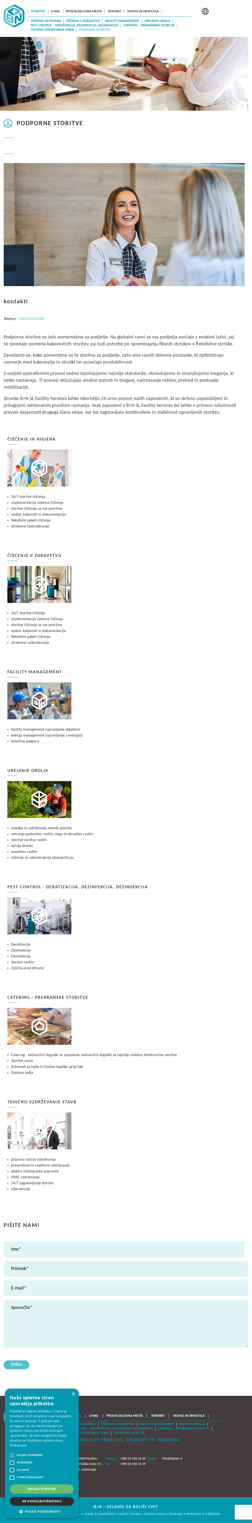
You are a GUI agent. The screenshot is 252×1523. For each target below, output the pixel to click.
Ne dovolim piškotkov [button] (42, 1501)
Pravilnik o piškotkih (203, 1514)
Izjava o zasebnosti (100, 1514)
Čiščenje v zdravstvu (83, 21)
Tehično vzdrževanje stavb (52, 30)
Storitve (38, 11)
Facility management (122, 21)
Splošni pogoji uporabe (164, 1514)
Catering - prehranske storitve (47, 997)
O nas (55, 11)
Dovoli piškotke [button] (42, 1489)
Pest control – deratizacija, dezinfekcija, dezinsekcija (74, 25)
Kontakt (114, 11)
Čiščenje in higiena (46, 21)
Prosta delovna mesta (84, 11)
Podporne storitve (94, 30)
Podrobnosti (18, 1445)
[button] (42, 1511)
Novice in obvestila (143, 11)
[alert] (42, 1453)
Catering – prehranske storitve (149, 25)
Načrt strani (130, 1514)
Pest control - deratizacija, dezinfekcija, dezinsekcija (77, 887)
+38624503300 (31, 319)
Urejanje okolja (157, 21)
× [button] (73, 1394)
